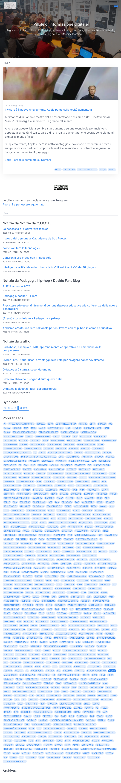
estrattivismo (55, 473)
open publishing (54, 753)
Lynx (67, 741)
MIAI (57, 691)
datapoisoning (11, 736)
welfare (31, 720)
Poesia (91, 695)
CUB (31, 695)
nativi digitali (76, 638)
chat (112, 523)
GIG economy (48, 601)
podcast (108, 609)
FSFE (31, 741)
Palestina (87, 457)
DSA (15, 502)
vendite (89, 708)
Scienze (105, 736)
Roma (26, 531)
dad (75, 436)
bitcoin (108, 518)
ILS (83, 630)
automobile (95, 605)
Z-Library (82, 716)
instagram (59, 535)
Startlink (66, 564)
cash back (111, 687)
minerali (71, 728)
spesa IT (8, 650)
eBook (100, 716)
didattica (9, 494)
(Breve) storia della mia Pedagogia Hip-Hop (31, 318)
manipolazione (40, 518)
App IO (7, 691)
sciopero (31, 757)
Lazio (109, 716)
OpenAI (95, 481)
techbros (25, 502)
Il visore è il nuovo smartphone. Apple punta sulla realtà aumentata (48, 109)
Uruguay (52, 704)
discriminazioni (12, 605)
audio (7, 432)
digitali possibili (104, 527)
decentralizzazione (14, 559)
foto (44, 658)
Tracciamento (54, 506)
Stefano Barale (33, 448)
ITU (58, 671)
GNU (27, 724)
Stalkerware (48, 617)
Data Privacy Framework (102, 477)
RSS (25, 408)
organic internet (41, 724)
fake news (52, 527)
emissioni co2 (11, 457)
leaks (37, 716)
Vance (86, 753)
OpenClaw (106, 700)
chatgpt (63, 597)
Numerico (103, 695)
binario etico (46, 634)
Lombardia (68, 551)
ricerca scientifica (89, 683)
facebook (34, 461)
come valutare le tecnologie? (21, 248)
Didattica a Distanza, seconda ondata (27, 369)
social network (69, 432)
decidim (55, 687)
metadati (85, 617)
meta (36, 601)
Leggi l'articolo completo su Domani (28, 159)
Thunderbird (109, 662)
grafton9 (69, 695)
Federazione (41, 749)
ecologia (24, 477)
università (29, 485)
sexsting (26, 712)
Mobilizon (88, 642)
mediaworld (55, 736)
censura (48, 448)
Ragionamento (11, 708)
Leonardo (48, 741)
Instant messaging (100, 559)
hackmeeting (74, 440)
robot (7, 613)
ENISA (87, 704)
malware (42, 465)
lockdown (20, 741)
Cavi (74, 490)
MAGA (57, 551)
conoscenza (89, 555)
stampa (8, 695)
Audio (42, 428)
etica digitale (96, 576)
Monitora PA (91, 736)
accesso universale (14, 617)
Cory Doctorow (27, 535)
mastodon (51, 490)
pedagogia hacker (48, 432)
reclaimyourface (44, 584)
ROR (53, 518)
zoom (34, 625)
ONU (17, 700)
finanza (26, 490)
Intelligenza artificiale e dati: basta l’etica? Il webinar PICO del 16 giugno (49, 267)
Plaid (49, 605)
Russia (38, 576)
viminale (54, 658)
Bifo (114, 630)
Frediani (67, 671)
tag (98, 712)
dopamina (9, 481)
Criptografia (11, 658)
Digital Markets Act (70, 704)
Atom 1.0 (11, 408)
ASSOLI (97, 613)
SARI (54, 597)
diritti (83, 477)
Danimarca (39, 568)
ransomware (22, 518)
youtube (8, 539)
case (37, 650)
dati (106, 428)
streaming (93, 630)
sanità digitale (56, 568)
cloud (29, 436)
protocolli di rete (68, 601)
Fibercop (8, 745)
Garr (41, 757)
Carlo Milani (109, 440)
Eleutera (46, 679)
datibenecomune (106, 638)
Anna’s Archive (11, 609)
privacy (102, 424)
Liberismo (16, 662)
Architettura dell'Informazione (98, 749)
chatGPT (35, 440)
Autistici (95, 531)
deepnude (110, 605)
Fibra (94, 506)
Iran (6, 527)
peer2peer (9, 621)
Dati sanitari (10, 625)
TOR (57, 609)
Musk (101, 444)
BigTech (23, 440)
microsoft (93, 490)
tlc (21, 757)
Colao (86, 675)
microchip (9, 704)
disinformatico (98, 621)
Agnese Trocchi (25, 481)
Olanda (109, 634)
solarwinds (53, 757)
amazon (89, 498)
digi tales (38, 753)
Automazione (54, 539)
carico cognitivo (32, 683)
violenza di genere (68, 617)
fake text (76, 691)
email (43, 523)
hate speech (32, 679)
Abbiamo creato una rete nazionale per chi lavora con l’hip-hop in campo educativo (57, 328)
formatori (72, 592)
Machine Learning (13, 555)
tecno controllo (13, 436)
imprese (102, 650)
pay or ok (28, 605)
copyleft (60, 605)
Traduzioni (109, 666)
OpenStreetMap (79, 621)
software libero (92, 428)
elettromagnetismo (69, 675)
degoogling (85, 523)
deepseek (82, 559)
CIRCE (56, 436)
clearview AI (67, 580)
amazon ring (30, 634)
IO (95, 551)
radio (55, 564)
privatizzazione (12, 634)
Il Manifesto (66, 642)
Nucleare (37, 531)
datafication (58, 572)
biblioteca (30, 613)
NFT (50, 502)
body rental (73, 568)
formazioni (43, 675)
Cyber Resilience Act (15, 761)
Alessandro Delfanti (24, 691)
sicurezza (47, 461)
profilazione (24, 494)
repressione (73, 555)
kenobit (110, 502)
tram (111, 720)
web (70, 535)
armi (82, 490)
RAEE (39, 481)
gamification (28, 564)
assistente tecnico (54, 728)
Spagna (103, 551)
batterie (49, 498)
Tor (92, 716)
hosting (43, 720)
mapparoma (60, 638)
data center (100, 485)
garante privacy (12, 473)
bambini (62, 518)
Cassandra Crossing (15, 461)
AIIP (105, 712)
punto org (18, 638)
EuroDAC (8, 654)
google (110, 457)
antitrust (84, 469)
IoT (109, 658)
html (77, 712)
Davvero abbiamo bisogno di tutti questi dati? (32, 379)
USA (26, 428)
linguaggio (60, 630)
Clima (36, 597)
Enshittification (23, 650)
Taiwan (45, 597)
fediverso (49, 514)
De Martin (60, 485)
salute (24, 646)
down (100, 502)
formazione (10, 477)
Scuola (99, 457)
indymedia (68, 547)
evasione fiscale (12, 666)
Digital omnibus (59, 621)
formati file (102, 745)
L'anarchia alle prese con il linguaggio (27, 257)
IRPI (64, 658)
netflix (8, 741)
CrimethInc (31, 704)
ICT (114, 584)
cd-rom (67, 757)
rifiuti (68, 506)
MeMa (114, 625)
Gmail (99, 634)
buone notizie (92, 453)
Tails (64, 609)
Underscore (96, 572)
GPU (74, 687)
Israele (23, 444)
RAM (6, 572)
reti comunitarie (62, 724)
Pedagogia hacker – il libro (20, 295)
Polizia (88, 527)
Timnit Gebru (73, 753)
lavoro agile (103, 642)
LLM (94, 461)
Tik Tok (70, 498)
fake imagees (104, 691)
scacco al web (101, 601)
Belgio (13, 757)
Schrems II (97, 448)
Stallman (34, 654)
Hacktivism (49, 543)
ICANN (7, 638)
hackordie (97, 753)
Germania (105, 584)
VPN (78, 547)
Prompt (81, 695)
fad (89, 465)
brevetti (27, 576)
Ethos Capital (34, 638)
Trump (113, 494)
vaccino (17, 613)
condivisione (54, 695)
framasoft (54, 547)
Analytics (96, 580)
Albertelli (21, 539)
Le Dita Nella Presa (66, 424)
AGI (56, 716)
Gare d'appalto (12, 597)
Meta (57, 169)
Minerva (50, 671)
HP (71, 609)
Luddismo (9, 687)
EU (35, 453)
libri (68, 428)
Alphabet (25, 506)
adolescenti (10, 506)
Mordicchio (70, 683)
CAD (56, 580)
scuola (41, 424)
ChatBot (61, 514)
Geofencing (81, 662)
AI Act (76, 510)
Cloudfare (88, 502)
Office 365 (43, 564)
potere (39, 605)
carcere (33, 700)
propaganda (60, 679)
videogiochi (101, 523)
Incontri (8, 749)
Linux (112, 473)
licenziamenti (34, 745)
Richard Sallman (13, 724)
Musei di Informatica (33, 609)
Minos (48, 638)
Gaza (71, 485)
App (107, 498)
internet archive (107, 564)
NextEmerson (21, 588)
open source (100, 473)
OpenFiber (100, 568)
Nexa (37, 543)
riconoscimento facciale (17, 453)
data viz (64, 494)
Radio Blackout (23, 584)
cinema (105, 630)
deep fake (67, 662)
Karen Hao (79, 757)
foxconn (85, 601)
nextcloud (10, 535)
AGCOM (54, 465)
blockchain (39, 502)
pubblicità (58, 477)
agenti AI (8, 518)
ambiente (64, 490)
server (29, 592)
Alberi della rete (13, 551)
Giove (104, 592)
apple (7, 502)
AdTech (8, 700)
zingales (86, 732)
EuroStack (93, 757)
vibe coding (79, 588)
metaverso (69, 169)
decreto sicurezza (95, 658)
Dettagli (47, 716)
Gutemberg (20, 695)
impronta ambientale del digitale (38, 457)
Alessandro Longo (66, 634)
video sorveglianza (85, 535)
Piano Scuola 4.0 (13, 448)
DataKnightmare (86, 444)
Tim (26, 465)
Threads (38, 580)
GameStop (107, 741)
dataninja (67, 531)
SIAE (55, 666)
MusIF (65, 691)
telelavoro (81, 531)
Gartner (101, 646)
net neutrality (98, 728)
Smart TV (37, 498)
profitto (79, 671)
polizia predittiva (36, 510)
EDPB (41, 613)
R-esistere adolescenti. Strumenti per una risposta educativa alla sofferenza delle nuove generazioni (60, 307)
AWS (64, 625)
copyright (66, 465)
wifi (89, 597)
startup (95, 662)
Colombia (21, 654)
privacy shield (36, 527)
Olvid (16, 753)
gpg (16, 712)
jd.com (42, 736)
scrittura (89, 564)
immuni (7, 712)
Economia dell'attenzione (17, 580)
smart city (111, 535)
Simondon (81, 572)
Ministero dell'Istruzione (62, 523)
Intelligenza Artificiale (21, 424)
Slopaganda (52, 662)
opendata (67, 502)
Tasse (33, 539)
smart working (12, 469)
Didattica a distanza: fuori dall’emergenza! (30, 388)
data (41, 539)
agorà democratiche (37, 687)
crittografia (75, 527)
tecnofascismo (12, 576)
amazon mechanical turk (17, 568)
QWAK (114, 695)
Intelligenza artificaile (88, 609)
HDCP (110, 675)
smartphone (57, 440)
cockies (46, 654)
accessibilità (81, 506)
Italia (79, 498)
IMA (57, 502)
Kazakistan (42, 621)
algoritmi (69, 444)
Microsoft (85, 436)
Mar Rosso (58, 592)
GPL (62, 576)
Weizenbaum (21, 642)
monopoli (101, 494)
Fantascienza (11, 543)
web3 (92, 650)
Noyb (54, 494)
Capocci (83, 687)
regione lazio (71, 732)
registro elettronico (39, 732)
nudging (25, 601)
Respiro (8, 671)
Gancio (77, 564)
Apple (112, 169)
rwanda (28, 666)
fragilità (74, 630)
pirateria (38, 490)
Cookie (26, 597)
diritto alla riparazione (16, 498)
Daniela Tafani (65, 481)
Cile (111, 597)
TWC (77, 502)
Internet (71, 469)
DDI (80, 736)
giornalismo (63, 510)
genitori (54, 749)
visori (103, 169)
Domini (27, 716)
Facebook (61, 448)
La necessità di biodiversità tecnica (25, 228)
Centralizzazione (49, 625)
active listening (12, 716)
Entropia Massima (76, 576)
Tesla (104, 708)
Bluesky (8, 642)
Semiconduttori (45, 559)
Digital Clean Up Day (85, 724)
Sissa (34, 523)
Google (17, 428)
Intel (105, 531)
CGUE (99, 498)
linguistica (76, 646)
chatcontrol (84, 485)
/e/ (27, 671)
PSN (38, 741)
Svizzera (28, 621)
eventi (110, 576)
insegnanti (98, 469)
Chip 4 (46, 666)
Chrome (15, 572)
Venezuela (70, 736)
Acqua (87, 613)
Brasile (20, 745)
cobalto (87, 568)
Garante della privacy (78, 473)
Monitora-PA (82, 481)
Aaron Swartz (11, 564)
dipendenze (10, 465)
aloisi (76, 745)
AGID (107, 580)
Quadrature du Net (14, 720)
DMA (63, 527)
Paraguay (103, 654)
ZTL (39, 728)
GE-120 (19, 679)
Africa (53, 642)
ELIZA (48, 580)
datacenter (10, 440)
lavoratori (100, 436)
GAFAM (7, 428)
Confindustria (24, 749)
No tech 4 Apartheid (86, 539)
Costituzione (86, 634)
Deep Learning (65, 543)
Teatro (48, 745)
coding (90, 638)
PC (97, 708)
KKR (104, 481)
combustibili (45, 691)
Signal (103, 506)
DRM (94, 675)
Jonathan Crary (98, 679)
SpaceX (58, 745)
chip (33, 465)
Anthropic (98, 617)
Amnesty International (86, 700)
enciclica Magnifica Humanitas (66, 720)
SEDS (31, 728)
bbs (24, 700)
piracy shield (37, 444)
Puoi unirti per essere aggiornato (23, 204)
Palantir (29, 473)
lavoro (77, 428)
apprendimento (105, 543)
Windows (87, 510)
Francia (41, 473)
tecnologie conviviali (24, 432)
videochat (82, 580)
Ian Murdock (10, 675)
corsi (51, 510)
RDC (42, 704)
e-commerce (28, 736)
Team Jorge (60, 654)
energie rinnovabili (93, 547)
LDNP (92, 424)
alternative (72, 457)
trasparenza (47, 700)
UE (110, 424)
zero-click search (33, 662)
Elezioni (8, 584)
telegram (49, 481)
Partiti (43, 642)
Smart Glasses (70, 749)
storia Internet (37, 547)
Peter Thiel (45, 535)
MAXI (105, 683)
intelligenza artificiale (16, 523)
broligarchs (76, 518)
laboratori (40, 469)
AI (5, 424)
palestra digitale (77, 605)
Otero (7, 753)
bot (100, 535)
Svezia (109, 753)
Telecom (61, 613)
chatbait (47, 630)
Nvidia (65, 687)
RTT (6, 662)
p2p (19, 621)
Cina (61, 457)
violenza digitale (43, 712)
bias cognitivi (56, 469)
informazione (84, 551)
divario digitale (12, 531)
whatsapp (61, 461)
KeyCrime (93, 592)
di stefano (87, 745)
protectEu (75, 613)
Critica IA (69, 584)
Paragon (88, 494)
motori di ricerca (41, 477)
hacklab (42, 555)
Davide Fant (18, 510)
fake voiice (89, 691)
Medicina (30, 555)
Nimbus (7, 588)
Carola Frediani (12, 485)
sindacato (79, 666)
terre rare (104, 461)
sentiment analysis (104, 732)
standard (36, 646)
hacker (78, 453)
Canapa (78, 708)
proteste (80, 465)
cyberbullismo (81, 741)
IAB (5, 757)
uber (49, 609)
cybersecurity (93, 518)
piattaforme (10, 444)
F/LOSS (46, 650)
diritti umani (64, 700)
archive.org (94, 588)
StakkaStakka (41, 494)
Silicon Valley (18, 527)
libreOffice (91, 584)
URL (78, 642)
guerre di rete (91, 440)
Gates (20, 687)
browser (68, 539)
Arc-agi (83, 728)
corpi (83, 679)
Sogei (59, 741)
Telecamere (94, 666)
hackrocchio (43, 592)
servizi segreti (30, 572)
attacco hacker (101, 514)
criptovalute (45, 485)
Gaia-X (105, 490)
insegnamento (11, 490)
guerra (66, 436)
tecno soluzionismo (15, 547)
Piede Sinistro (11, 601)
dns (111, 506)
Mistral (26, 753)
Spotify (24, 625)
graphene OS (10, 646)
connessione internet (60, 453)
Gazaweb (72, 477)
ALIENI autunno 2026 (17, 286)
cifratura (33, 617)
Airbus (57, 732)
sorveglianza (55, 428)
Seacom (25, 658)
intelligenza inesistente (82, 625)
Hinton (50, 613)
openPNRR (20, 732)
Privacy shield (102, 465)
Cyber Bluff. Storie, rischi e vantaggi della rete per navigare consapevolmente (53, 360)
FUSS (59, 584)
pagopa (74, 679)
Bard (63, 716)
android (99, 510)
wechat (19, 671)
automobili (109, 613)
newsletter (51, 576)
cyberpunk (37, 671)
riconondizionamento (55, 646)
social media (54, 444)
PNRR (45, 440)
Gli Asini (29, 551)
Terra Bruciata (12, 683)
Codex (56, 650)
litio (6, 510)
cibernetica (100, 597)
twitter (27, 469)
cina (79, 584)
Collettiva (65, 666)
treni (31, 559)
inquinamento (88, 432)
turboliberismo (63, 712)
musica (44, 572)
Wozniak (90, 720)
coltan (112, 568)
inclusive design (65, 559)
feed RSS (48, 683)
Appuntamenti (42, 436)
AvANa (60, 498)
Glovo (96, 704)
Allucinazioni (43, 551)
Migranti (47, 588)
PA (20, 465)
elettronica (75, 658)
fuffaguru (33, 630)
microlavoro (52, 531)
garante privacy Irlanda (82, 654)
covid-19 (36, 514)
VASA (67, 745)
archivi (40, 695)
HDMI (102, 675)
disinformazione (62, 708)
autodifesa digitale (79, 514)
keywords (88, 712)
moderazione (57, 555)
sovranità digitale (79, 461)
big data (89, 646)
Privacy (83, 424)
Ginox (34, 642)
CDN (83, 592)
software (76, 494)
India (37, 666)
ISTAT (70, 572)
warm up (8, 679)
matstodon (96, 687)
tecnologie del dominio (16, 514)
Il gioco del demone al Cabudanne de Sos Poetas (35, 238)
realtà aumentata (87, 169)
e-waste (36, 588)
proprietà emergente (15, 728)
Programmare (62, 588)
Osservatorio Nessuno (75, 650)
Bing (71, 716)
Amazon (85, 448)
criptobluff (77, 597)
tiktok (113, 551)
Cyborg (8, 732)
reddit (95, 741)
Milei (20, 704)
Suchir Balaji (27, 675)
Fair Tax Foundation (14, 630)
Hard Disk (103, 625)
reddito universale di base (36, 708)
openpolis (38, 506)
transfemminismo (13, 592)
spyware (73, 448)
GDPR (50, 424)
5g (53, 675)
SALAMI (35, 658)
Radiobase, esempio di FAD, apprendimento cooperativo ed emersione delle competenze (52, 348)
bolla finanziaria (85, 543)
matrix (101, 720)
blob (58, 683)
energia (107, 453)
